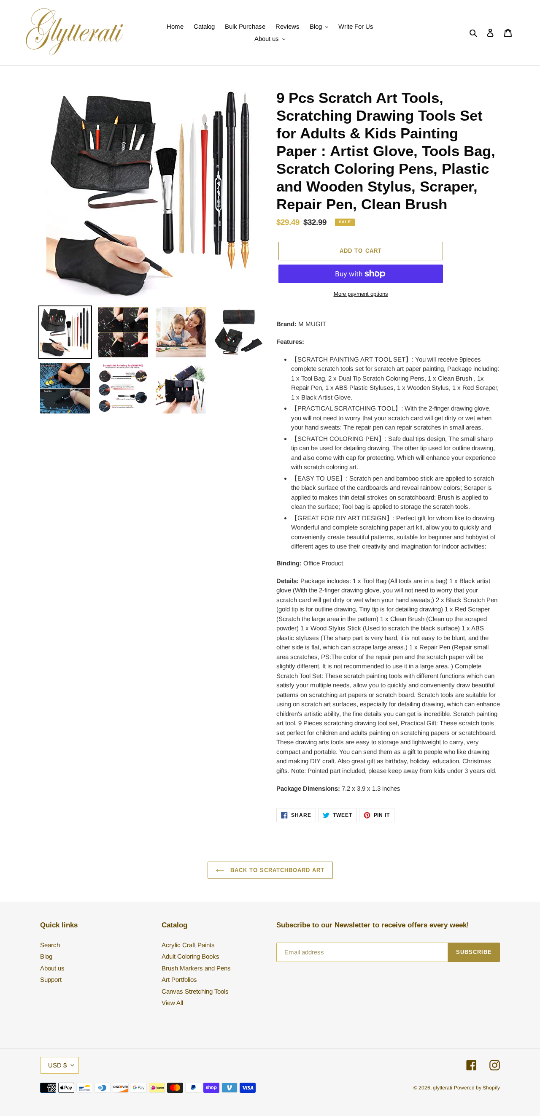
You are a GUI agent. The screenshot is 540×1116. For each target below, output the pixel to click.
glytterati (442, 1088)
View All (172, 1002)
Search (50, 944)
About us (52, 968)
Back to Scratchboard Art (276, 870)
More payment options (361, 294)
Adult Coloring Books (190, 956)
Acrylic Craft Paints (188, 944)
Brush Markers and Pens (196, 968)
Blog (46, 956)
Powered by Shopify (477, 1088)
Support (51, 979)
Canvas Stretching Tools (195, 991)
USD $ (57, 1065)
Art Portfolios (179, 979)
